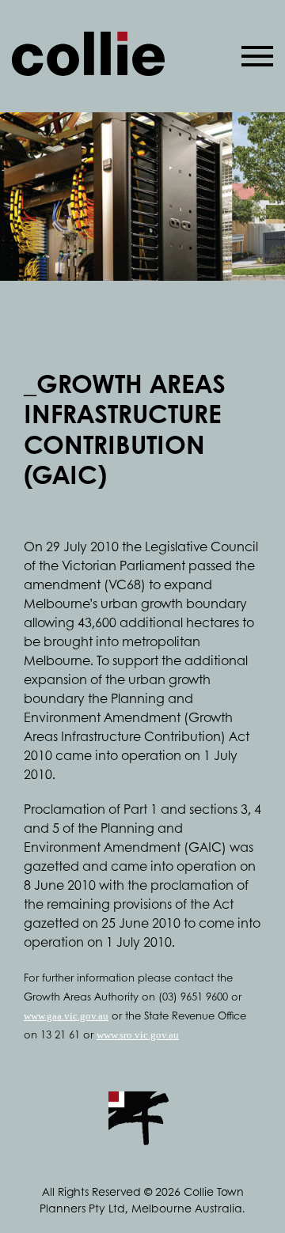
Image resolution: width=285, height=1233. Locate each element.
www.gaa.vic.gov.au (66, 1016)
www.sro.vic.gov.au (138, 1035)
